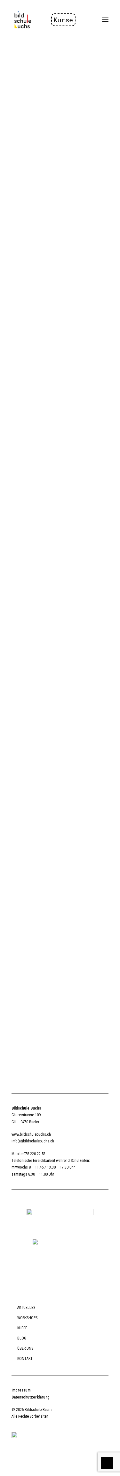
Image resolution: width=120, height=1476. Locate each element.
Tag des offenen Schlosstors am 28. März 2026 (57, 319)
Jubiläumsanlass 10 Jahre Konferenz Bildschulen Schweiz (49, 529)
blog (21, 1338)
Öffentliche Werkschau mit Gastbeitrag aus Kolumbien (53, 738)
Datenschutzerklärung (31, 1397)
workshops (27, 1318)
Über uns (25, 1348)
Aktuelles (26, 1307)
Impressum (21, 1390)
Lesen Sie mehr (26, 161)
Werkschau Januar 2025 (56, 913)
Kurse (63, 20)
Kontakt (25, 1358)
